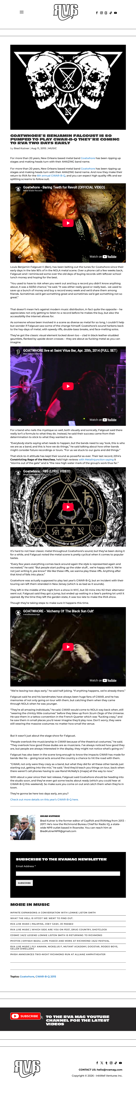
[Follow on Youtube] (115, 12)
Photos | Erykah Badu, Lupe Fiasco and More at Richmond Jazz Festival (60, 940)
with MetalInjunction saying (96, 459)
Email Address (26, 866)
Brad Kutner (21, 148)
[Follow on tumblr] (106, 1062)
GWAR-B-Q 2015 (45, 976)
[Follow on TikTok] (110, 12)
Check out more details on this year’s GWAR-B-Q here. (44, 799)
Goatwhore (88, 158)
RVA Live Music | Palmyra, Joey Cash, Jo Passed (41, 924)
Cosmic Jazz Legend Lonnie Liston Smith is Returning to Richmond (56, 935)
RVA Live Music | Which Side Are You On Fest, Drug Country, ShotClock (58, 929)
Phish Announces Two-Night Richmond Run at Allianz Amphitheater (58, 954)
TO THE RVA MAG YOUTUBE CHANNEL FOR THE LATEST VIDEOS (77, 1020)
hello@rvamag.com (109, 1069)
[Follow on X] (101, 1062)
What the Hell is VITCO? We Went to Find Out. (41, 918)
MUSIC (52, 148)
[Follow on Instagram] (101, 12)
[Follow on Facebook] (96, 12)
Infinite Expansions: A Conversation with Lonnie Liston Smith (53, 912)
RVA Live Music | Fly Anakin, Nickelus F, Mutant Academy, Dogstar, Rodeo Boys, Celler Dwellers (64, 947)
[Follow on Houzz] (105, 12)
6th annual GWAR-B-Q (51, 175)
